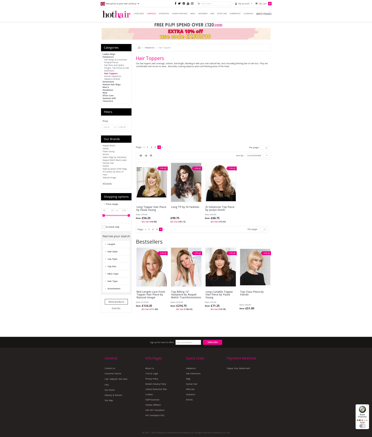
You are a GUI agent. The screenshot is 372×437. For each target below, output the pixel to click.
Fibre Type (113, 273)
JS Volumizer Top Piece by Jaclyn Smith (219, 208)
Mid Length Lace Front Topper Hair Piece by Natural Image (150, 294)
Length (111, 244)
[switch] (362, 426)
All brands (107, 183)
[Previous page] (143, 147)
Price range (112, 204)
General (111, 358)
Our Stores (110, 390)
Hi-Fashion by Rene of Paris (113, 173)
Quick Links (195, 358)
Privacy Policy (151, 378)
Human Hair (191, 384)
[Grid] (140, 155)
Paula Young (108, 151)
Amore (106, 154)
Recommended (254, 155)
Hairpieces (191, 368)
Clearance (190, 394)
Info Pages (153, 358)
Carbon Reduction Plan (156, 389)
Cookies (149, 394)
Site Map (109, 400)
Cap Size (112, 266)
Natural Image (109, 177)
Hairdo (106, 148)
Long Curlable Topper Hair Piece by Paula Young (219, 294)
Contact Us (110, 368)
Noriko (106, 165)
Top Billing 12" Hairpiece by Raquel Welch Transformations (186, 294)
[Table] (151, 155)
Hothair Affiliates (153, 404)
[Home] (116, 14)
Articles (189, 399)
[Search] (198, 4)
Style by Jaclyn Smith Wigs (115, 168)
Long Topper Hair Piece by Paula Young (151, 208)
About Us (149, 368)
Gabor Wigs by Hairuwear (114, 157)
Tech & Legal (151, 373)
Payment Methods (241, 358)
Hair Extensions (193, 373)
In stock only (112, 226)
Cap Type (112, 259)
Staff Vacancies (152, 399)
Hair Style (113, 251)
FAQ (107, 384)
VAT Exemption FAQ (154, 415)
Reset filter (116, 308)
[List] (146, 155)
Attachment (114, 288)
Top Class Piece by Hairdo (252, 293)
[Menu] (367, 406)
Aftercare (190, 389)
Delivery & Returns (113, 395)
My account (243, 3)
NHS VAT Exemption (154, 410)
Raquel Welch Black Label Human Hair (115, 161)
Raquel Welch (109, 145)
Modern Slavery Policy (155, 384)
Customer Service (113, 373)
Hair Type (113, 281)
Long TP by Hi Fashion (185, 207)
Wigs (188, 378)
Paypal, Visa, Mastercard (238, 368)
